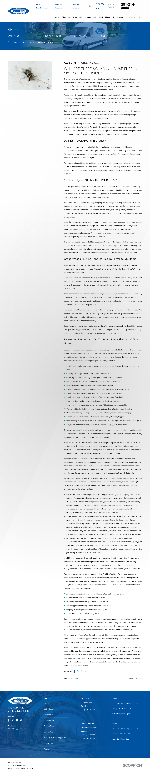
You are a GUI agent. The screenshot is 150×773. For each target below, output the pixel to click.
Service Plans (49, 726)
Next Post (133, 678)
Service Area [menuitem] (118, 17)
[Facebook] (9, 720)
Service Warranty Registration (55, 737)
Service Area (49, 732)
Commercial (49, 720)
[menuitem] (10, 768)
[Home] (19, 11)
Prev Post (68, 678)
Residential (48, 714)
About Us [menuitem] (66, 17)
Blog (91, 6)
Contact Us (134, 17)
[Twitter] (13, 720)
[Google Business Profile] (17, 720)
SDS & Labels (49, 709)
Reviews (47, 749)
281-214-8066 (128, 6)
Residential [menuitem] (77, 17)
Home (46, 703)
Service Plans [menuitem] (104, 17)
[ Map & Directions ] (88, 709)
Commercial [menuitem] (90, 17)
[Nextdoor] (21, 720)
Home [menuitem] (56, 17)
